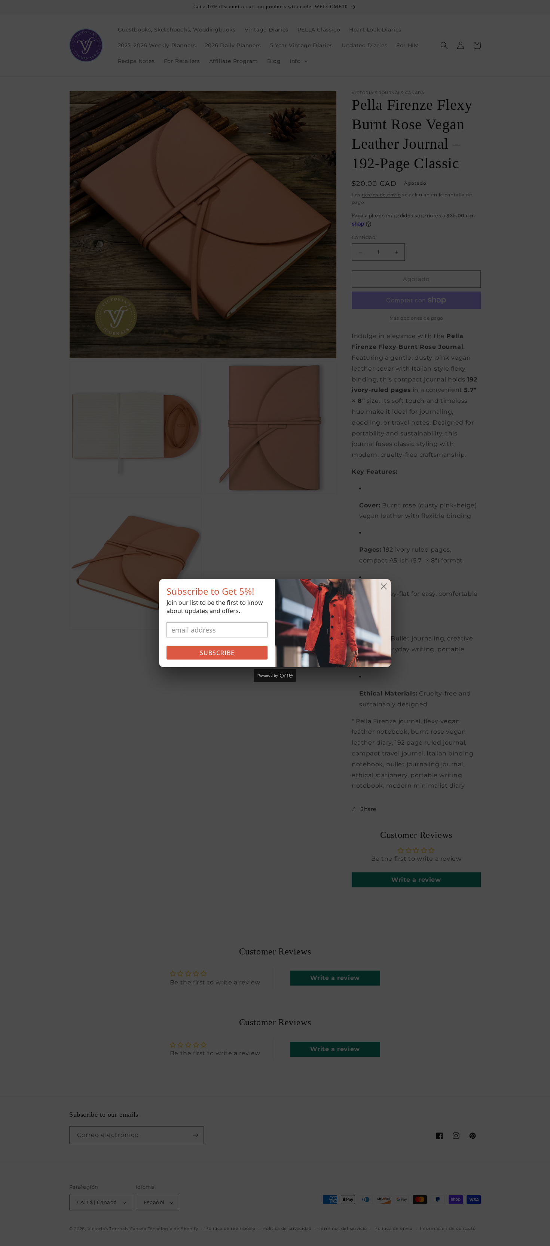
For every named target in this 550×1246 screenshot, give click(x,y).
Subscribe (217, 653)
